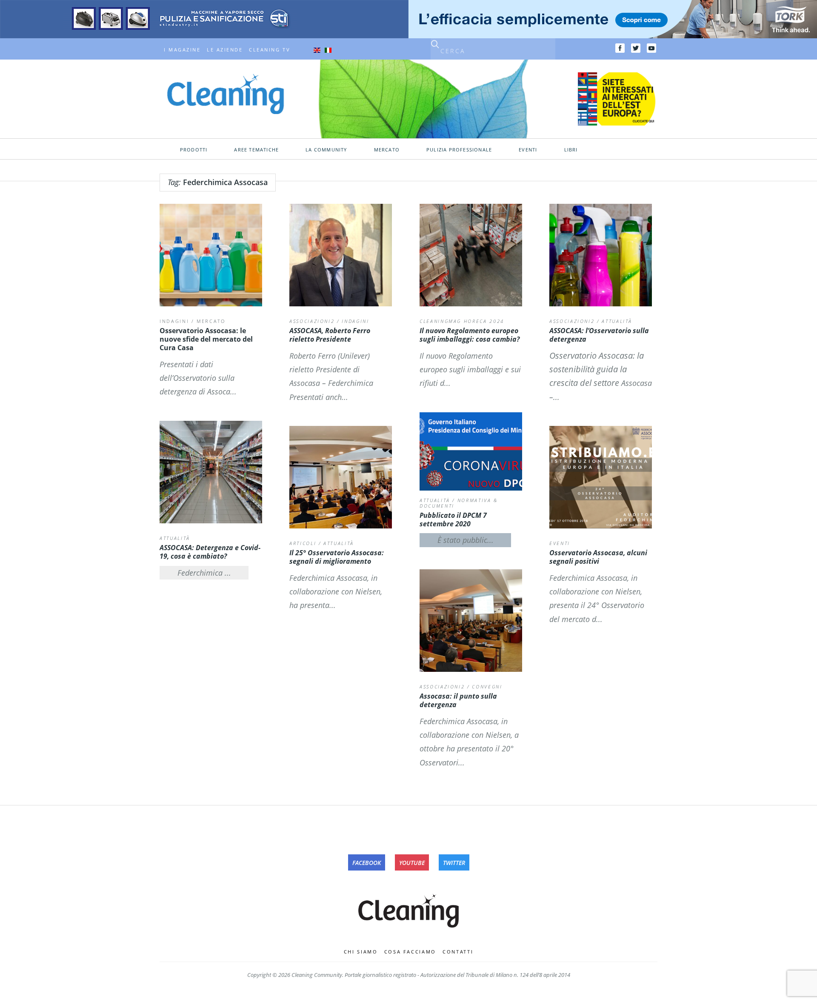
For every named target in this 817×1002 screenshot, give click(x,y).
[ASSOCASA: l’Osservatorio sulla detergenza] (600, 255)
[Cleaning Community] (225, 93)
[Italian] (328, 50)
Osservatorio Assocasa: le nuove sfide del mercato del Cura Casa (206, 339)
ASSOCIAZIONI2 (311, 321)
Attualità (617, 321)
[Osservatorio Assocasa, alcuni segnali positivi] (600, 477)
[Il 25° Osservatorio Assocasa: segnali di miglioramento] (340, 477)
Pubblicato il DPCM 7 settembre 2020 (453, 519)
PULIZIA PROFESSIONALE (459, 150)
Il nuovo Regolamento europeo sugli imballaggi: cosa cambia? (470, 335)
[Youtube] (651, 48)
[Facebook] (620, 48)
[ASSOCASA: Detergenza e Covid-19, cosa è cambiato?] (211, 472)
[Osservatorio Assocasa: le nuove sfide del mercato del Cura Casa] (211, 255)
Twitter (454, 863)
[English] (317, 50)
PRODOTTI (194, 150)
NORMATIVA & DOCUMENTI (459, 503)
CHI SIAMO (361, 951)
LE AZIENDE (225, 50)
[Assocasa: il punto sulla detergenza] (471, 620)
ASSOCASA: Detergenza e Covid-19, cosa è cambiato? (210, 552)
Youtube (412, 863)
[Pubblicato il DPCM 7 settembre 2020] (471, 451)
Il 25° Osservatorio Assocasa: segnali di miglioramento (336, 557)
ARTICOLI (302, 543)
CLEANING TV (269, 50)
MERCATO (387, 150)
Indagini (174, 321)
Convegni (487, 686)
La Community (326, 150)
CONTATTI (458, 951)
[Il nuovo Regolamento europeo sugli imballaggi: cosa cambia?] (471, 255)
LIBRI (571, 150)
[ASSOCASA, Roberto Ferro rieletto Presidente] (340, 255)
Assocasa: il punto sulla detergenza (458, 700)
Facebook (366, 863)
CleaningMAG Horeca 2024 (462, 321)
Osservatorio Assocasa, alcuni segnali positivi (598, 557)
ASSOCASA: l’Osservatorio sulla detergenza (599, 335)
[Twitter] (635, 48)
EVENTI (528, 150)
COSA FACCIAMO (410, 951)
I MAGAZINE (182, 50)
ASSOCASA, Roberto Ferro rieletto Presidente (329, 335)
